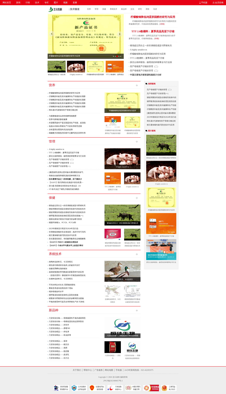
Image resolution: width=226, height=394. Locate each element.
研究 (140, 9)
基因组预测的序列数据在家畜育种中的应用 (66, 272)
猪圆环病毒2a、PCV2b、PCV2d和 (62, 223)
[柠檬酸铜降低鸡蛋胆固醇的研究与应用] (95, 66)
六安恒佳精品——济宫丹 (59, 325)
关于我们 (77, 370)
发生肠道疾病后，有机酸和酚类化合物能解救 (67, 239)
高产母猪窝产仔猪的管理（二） (144, 66)
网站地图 (109, 370)
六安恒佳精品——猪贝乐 (59, 344)
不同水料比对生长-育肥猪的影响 (62, 285)
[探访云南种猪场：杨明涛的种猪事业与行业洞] (161, 249)
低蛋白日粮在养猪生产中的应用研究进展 (65, 126)
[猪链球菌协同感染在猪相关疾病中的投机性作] (112, 234)
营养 (89, 9)
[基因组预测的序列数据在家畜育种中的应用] (132, 291)
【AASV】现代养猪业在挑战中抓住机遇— (66, 182)
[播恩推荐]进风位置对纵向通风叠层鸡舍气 (66, 172)
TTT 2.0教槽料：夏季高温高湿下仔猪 (64, 56)
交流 (132, 9)
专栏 (46, 2)
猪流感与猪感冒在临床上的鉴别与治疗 (64, 265)
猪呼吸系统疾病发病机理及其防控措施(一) (66, 216)
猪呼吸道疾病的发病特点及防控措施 (63, 295)
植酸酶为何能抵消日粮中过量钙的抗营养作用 (67, 133)
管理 (96, 9)
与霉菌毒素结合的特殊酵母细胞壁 (62, 116)
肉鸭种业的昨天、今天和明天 (61, 262)
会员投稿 (218, 2)
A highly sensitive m (76, 74)
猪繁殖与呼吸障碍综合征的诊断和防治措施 (66, 298)
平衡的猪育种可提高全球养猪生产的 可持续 (66, 302)
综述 (155, 9)
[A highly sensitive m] (76, 66)
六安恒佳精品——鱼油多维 (60, 335)
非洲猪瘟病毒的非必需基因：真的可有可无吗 (67, 232)
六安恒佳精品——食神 (58, 341)
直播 (75, 2)
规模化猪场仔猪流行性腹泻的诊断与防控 (65, 219)
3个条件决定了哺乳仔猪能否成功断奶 (64, 189)
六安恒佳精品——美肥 (58, 348)
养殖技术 (113, 9)
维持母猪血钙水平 (56, 292)
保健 (104, 9)
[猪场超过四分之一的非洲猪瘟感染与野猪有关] (57, 66)
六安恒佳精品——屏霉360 (59, 328)
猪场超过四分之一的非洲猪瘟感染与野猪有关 (151, 45)
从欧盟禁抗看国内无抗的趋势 (61, 130)
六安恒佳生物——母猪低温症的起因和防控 (66, 321)
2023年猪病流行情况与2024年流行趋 (63, 229)
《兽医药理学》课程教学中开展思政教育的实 (67, 275)
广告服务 (98, 370)
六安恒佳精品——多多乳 (59, 355)
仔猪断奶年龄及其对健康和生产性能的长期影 (67, 96)
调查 (147, 9)
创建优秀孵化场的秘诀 (58, 269)
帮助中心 (88, 370)
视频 (65, 2)
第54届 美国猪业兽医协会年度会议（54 (65, 186)
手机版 (204, 2)
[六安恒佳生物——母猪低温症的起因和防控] (132, 347)
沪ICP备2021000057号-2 (113, 381)
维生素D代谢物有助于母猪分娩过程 (63, 110)
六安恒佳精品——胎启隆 (59, 351)
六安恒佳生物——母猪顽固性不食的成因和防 (67, 318)
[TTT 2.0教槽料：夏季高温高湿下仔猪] (115, 66)
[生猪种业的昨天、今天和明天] (112, 291)
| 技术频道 (74, 9)
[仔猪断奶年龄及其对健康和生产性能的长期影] (112, 122)
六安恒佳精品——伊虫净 (59, 332)
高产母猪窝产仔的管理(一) (59, 166)
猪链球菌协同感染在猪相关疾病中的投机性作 (67, 209)
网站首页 (7, 2)
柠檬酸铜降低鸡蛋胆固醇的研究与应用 (148, 54)
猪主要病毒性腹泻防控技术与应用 (62, 235)
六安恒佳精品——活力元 (59, 358)
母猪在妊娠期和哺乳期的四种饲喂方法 (64, 176)
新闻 (18, 2)
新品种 (124, 9)
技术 (37, 2)
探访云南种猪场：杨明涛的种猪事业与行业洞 (151, 62)
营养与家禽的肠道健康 (58, 119)
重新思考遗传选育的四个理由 (61, 288)
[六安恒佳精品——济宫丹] (112, 347)
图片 (56, 2)
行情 (28, 2)
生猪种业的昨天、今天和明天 (61, 279)
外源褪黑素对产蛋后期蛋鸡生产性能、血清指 (67, 123)
